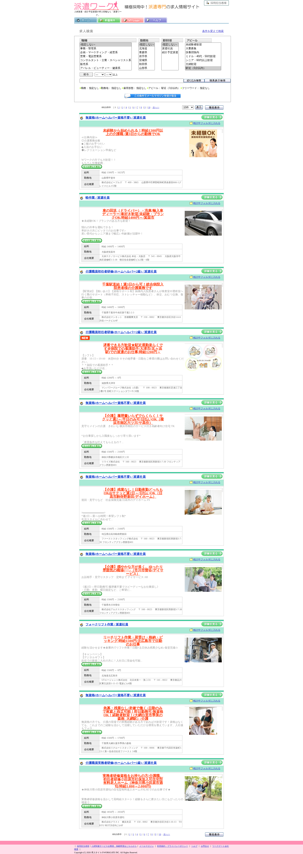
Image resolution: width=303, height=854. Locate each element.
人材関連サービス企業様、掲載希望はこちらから (114, 846)
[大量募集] (203, 49)
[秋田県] (147, 64)
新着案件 (109, 20)
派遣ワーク (96, 5)
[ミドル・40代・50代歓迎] (203, 56)
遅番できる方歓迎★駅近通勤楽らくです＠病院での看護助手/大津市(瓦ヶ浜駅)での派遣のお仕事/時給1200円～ (133, 348)
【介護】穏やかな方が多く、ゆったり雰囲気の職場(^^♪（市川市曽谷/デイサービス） (133, 570)
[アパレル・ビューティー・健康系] (106, 68)
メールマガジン (146, 846)
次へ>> (156, 107)
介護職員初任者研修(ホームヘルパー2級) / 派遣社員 (121, 271)
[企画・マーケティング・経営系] (106, 52)
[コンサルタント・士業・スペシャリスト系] (106, 60)
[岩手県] (147, 56)
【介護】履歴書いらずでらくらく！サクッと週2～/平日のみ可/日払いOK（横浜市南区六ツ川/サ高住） (133, 419)
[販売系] (106, 64)
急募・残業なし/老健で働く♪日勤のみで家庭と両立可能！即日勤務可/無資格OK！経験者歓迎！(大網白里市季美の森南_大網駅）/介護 (133, 713)
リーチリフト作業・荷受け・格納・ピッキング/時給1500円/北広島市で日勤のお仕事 (133, 640)
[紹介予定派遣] (170, 52)
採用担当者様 (216, 3)
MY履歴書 (132, 20)
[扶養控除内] (203, 52)
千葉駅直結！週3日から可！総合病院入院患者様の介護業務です (133, 286)
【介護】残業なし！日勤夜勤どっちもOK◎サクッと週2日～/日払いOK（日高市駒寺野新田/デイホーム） (133, 493)
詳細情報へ (212, 117)
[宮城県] (147, 60)
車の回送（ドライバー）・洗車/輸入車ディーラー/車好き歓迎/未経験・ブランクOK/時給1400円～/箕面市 (133, 214)
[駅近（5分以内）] (203, 68)
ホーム (85, 20)
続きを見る (91, 167)
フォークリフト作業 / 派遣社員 (107, 624)
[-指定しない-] (106, 45)
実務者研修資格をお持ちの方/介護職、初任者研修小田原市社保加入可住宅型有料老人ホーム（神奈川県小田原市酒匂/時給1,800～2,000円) (133, 781)
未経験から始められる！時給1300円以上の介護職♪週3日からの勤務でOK (133, 132)
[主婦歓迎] (203, 64)
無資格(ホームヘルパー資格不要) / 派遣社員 (116, 117)
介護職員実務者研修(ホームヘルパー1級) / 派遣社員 (121, 762)
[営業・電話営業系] (106, 56)
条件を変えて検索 (213, 31)
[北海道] (147, 49)
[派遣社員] (170, 49)
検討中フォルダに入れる (206, 123)
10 (149, 107)
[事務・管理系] (106, 49)
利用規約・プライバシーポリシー (172, 846)
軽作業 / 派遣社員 (98, 197)
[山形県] (147, 68)
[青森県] (147, 52)
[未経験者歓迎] (203, 45)
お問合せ (205, 846)
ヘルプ (155, 20)
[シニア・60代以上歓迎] (203, 60)
